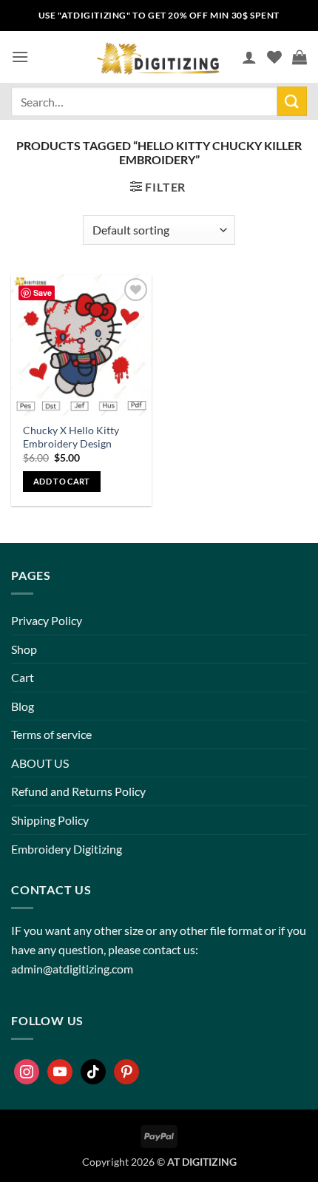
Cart (22, 677)
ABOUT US (40, 763)
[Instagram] (26, 1072)
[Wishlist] (274, 57)
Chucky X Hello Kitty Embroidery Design (71, 437)
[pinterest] (126, 1072)
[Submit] (292, 101)
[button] (20, 56)
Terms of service (51, 734)
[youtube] (59, 1072)
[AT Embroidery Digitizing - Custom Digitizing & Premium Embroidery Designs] (157, 57)
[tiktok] (93, 1072)
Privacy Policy (46, 620)
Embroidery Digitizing (66, 849)
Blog (22, 706)
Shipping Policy (50, 820)
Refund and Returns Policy (78, 791)
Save (42, 292)
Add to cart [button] (61, 481)
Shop (24, 649)
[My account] (249, 57)
